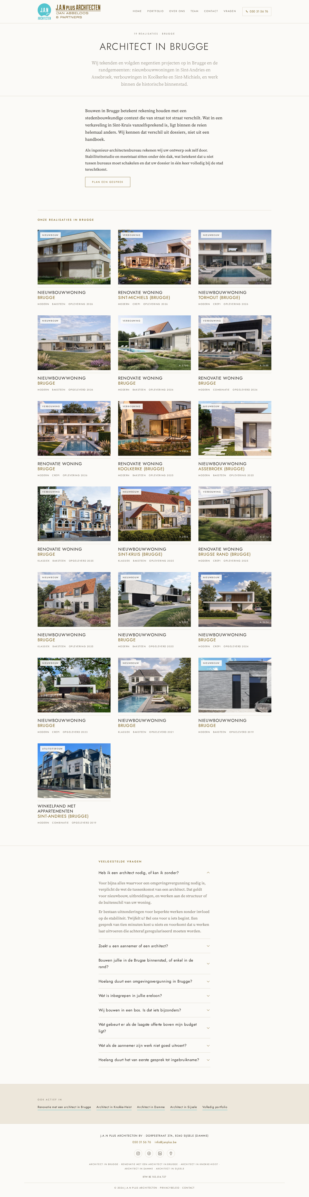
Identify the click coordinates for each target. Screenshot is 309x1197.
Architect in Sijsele (183, 1107)
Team (195, 11)
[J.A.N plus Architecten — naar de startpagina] (69, 11)
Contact (211, 11)
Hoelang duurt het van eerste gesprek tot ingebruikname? (149, 1060)
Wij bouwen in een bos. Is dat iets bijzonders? (140, 1010)
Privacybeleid (169, 1187)
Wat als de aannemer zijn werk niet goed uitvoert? (142, 1045)
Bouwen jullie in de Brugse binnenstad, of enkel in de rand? (146, 963)
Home (137, 11)
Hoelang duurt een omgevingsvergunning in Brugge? (145, 981)
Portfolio (155, 11)
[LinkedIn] (160, 1153)
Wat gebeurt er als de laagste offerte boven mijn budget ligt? (148, 1028)
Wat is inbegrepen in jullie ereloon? (130, 995)
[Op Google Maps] (171, 1153)
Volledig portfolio (214, 1107)
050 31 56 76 (259, 11)
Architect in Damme (151, 1107)
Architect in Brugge (104, 1164)
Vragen (230, 11)
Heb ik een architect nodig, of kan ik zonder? (139, 872)
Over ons (177, 11)
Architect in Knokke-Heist (114, 1107)
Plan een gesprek (107, 182)
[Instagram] (138, 1153)
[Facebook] (149, 1153)
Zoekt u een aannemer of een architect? (133, 946)
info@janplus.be (165, 1142)
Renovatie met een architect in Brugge (64, 1107)
